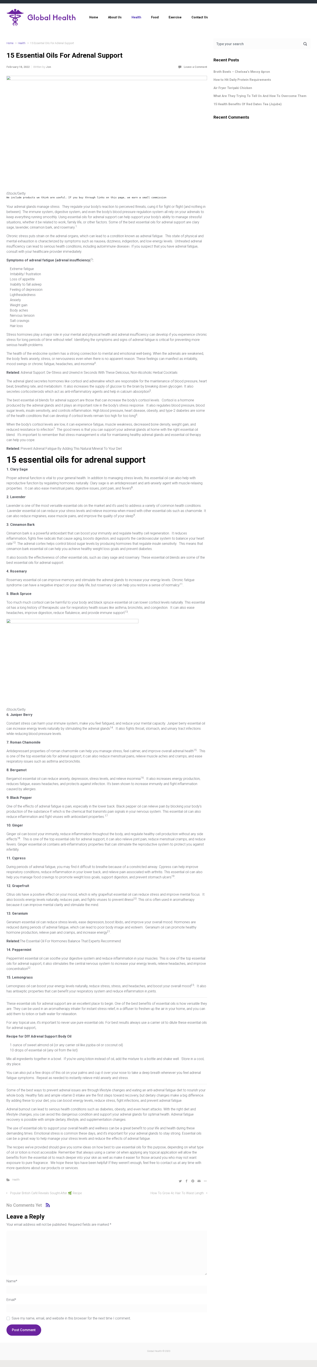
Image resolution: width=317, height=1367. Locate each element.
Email (11, 1300)
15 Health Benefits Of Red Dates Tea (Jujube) (247, 104)
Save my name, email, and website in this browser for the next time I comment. (71, 1318)
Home (93, 17)
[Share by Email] (199, 1181)
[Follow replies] (47, 1205)
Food (155, 17)
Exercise (175, 17)
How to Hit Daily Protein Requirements (242, 80)
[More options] (204, 1181)
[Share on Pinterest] (193, 1181)
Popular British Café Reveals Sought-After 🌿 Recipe (46, 1193)
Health (136, 17)
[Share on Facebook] (186, 1181)
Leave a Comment (195, 66)
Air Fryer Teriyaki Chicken (232, 88)
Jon (48, 66)
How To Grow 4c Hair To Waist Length (177, 1193)
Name (11, 1281)
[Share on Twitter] (180, 1181)
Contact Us (199, 17)
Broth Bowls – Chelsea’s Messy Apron (241, 72)
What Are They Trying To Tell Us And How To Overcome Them (259, 96)
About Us (115, 17)
